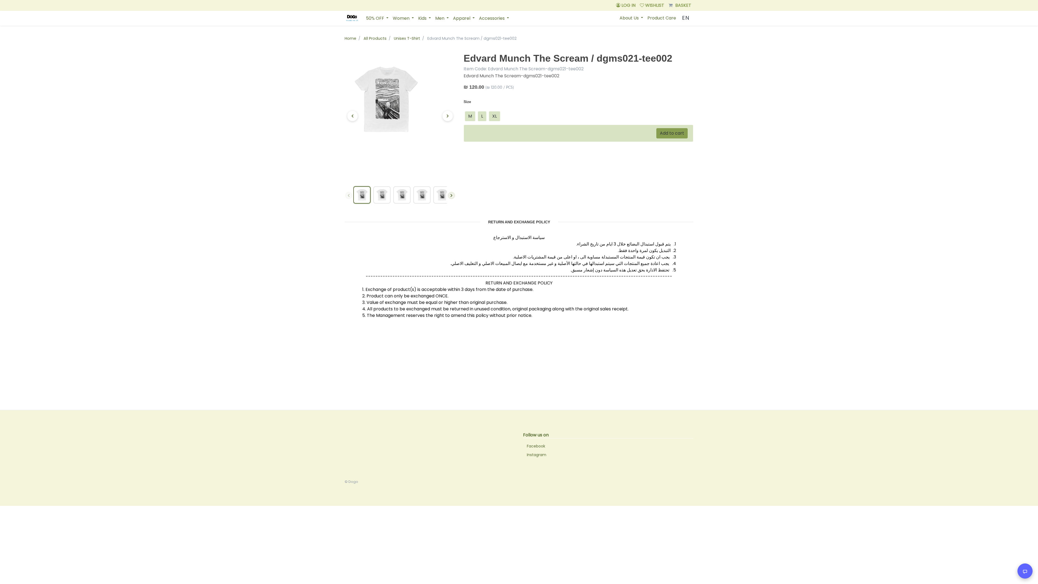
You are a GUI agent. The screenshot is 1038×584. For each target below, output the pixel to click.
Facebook (536, 446)
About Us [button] (630, 18)
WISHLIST (654, 5)
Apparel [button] (462, 18)
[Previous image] (352, 116)
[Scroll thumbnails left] (348, 195)
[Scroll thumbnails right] (451, 195)
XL (494, 116)
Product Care (661, 18)
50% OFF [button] (375, 18)
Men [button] (440, 18)
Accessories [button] (492, 18)
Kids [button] (423, 18)
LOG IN (628, 5)
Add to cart (672, 133)
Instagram (536, 454)
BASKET (683, 5)
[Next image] (448, 116)
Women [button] (402, 18)
